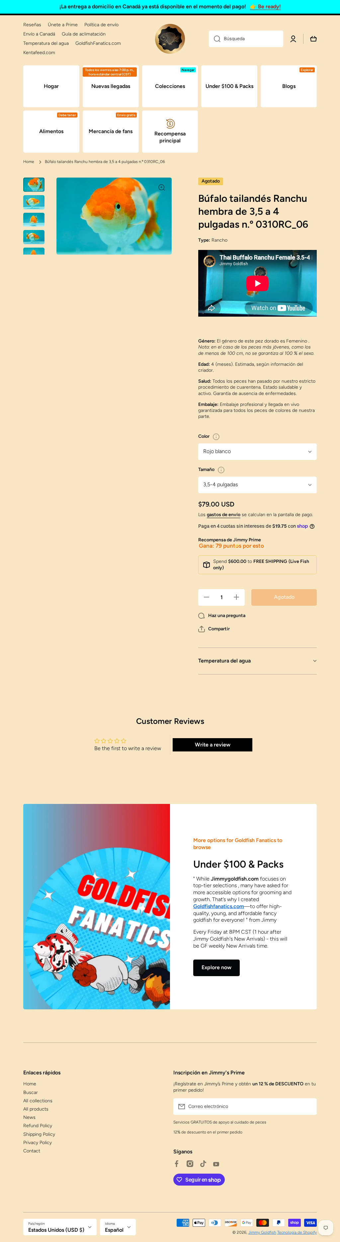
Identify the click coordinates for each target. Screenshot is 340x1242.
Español (114, 1230)
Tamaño (206, 469)
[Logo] (170, 39)
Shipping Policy (39, 1134)
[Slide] (216, 436)
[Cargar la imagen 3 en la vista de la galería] (33, 220)
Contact (31, 1151)
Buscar (30, 1092)
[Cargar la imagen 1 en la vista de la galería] (33, 185)
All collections (37, 1101)
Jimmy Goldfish (262, 1232)
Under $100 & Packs (238, 864)
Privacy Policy (37, 1142)
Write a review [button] (212, 744)
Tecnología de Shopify (297, 1232)
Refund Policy (37, 1125)
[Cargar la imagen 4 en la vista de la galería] (33, 237)
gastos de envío (223, 514)
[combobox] (246, 39)
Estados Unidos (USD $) (56, 1230)
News (29, 1117)
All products (35, 1109)
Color (204, 436)
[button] (214, 629)
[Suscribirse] (308, 1106)
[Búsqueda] (214, 39)
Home (28, 161)
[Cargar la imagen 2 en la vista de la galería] (33, 202)
